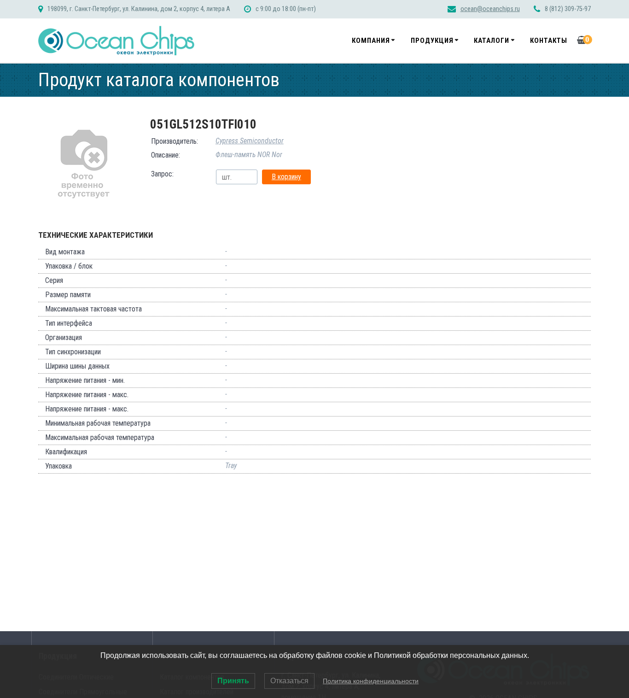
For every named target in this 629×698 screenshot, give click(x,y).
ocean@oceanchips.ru (490, 9)
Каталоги (491, 40)
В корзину (286, 176)
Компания (371, 40)
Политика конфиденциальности (371, 681)
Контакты (548, 40)
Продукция (432, 40)
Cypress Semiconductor (249, 140)
